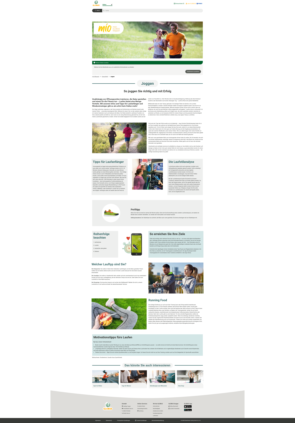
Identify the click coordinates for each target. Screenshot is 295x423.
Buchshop (141, 411)
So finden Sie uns (126, 413)
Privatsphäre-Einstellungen (123, 420)
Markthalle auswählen (193, 71)
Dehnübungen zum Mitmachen (158, 386)
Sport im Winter (97, 386)
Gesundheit (105, 76)
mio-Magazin (95, 76)
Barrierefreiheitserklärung (158, 420)
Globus (104, 4)
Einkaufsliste (178, 3)
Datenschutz (109, 420)
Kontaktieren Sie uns (128, 408)
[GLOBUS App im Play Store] (188, 410)
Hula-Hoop (181, 386)
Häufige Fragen (127, 406)
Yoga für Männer (126, 386)
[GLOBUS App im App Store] (188, 406)
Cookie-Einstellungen (141, 420)
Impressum (98, 420)
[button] (97, 10)
